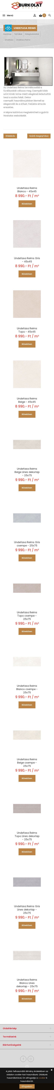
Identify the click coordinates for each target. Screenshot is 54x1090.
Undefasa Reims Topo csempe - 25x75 (27, 616)
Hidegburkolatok (32, 34)
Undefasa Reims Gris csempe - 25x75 (27, 544)
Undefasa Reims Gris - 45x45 (27, 260)
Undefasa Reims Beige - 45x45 (27, 400)
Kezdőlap (7, 34)
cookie (41, 1077)
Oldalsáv (10, 136)
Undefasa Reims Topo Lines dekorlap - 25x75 (27, 836)
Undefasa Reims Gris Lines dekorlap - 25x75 (27, 910)
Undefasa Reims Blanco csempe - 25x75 (27, 689)
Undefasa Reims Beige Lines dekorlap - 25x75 (27, 472)
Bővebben (27, 203)
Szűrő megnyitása (38, 136)
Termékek (18, 34)
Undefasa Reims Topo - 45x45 (27, 330)
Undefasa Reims (23, 40)
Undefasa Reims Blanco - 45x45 (27, 189)
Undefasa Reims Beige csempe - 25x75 (27, 763)
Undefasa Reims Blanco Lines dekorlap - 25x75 (27, 983)
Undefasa (9, 40)
